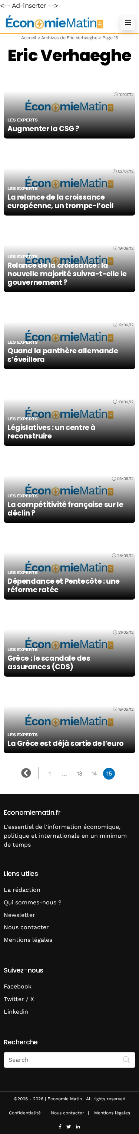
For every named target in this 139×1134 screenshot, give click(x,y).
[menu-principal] (127, 22)
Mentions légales (28, 939)
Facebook (18, 986)
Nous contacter (26, 927)
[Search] (126, 1059)
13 (79, 773)
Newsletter (19, 914)
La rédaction (22, 889)
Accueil (28, 37)
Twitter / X (19, 999)
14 (94, 773)
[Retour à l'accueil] (55, 22)
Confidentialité (25, 1112)
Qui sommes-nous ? (33, 902)
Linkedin (16, 1011)
